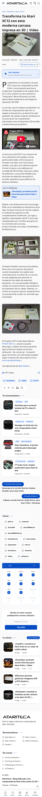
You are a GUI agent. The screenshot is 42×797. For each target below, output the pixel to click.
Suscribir (21, 627)
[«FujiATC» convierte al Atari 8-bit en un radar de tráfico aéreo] (8, 647)
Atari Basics (9, 737)
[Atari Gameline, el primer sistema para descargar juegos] (8, 444)
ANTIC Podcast (31, 741)
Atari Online (23, 366)
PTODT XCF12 (8, 344)
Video (24, 381)
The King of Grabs (12, 761)
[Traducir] (35, 3)
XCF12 (35, 381)
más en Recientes (33, 638)
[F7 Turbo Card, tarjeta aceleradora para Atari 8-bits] (8, 464)
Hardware (10, 381)
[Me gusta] (39, 372)
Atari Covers (30, 737)
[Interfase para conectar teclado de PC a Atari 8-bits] (8, 405)
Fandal (7, 744)
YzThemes (9, 768)
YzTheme (14, 785)
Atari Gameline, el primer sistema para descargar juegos (26, 448)
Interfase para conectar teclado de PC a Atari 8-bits (26, 408)
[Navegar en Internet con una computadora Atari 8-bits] (8, 424)
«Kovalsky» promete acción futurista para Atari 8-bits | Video (25, 663)
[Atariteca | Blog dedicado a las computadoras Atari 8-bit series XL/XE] (17, 2)
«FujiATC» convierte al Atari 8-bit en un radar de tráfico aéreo (26, 647)
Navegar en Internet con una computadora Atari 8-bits (26, 428)
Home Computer (11, 757)
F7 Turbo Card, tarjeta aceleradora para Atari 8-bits (26, 468)
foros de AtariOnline (11, 360)
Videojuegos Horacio (13, 765)
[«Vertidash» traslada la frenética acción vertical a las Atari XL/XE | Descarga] (8, 695)
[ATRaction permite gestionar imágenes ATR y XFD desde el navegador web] (8, 679)
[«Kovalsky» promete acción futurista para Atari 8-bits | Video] (8, 663)
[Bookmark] (22, 388)
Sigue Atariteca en (29, 64)
